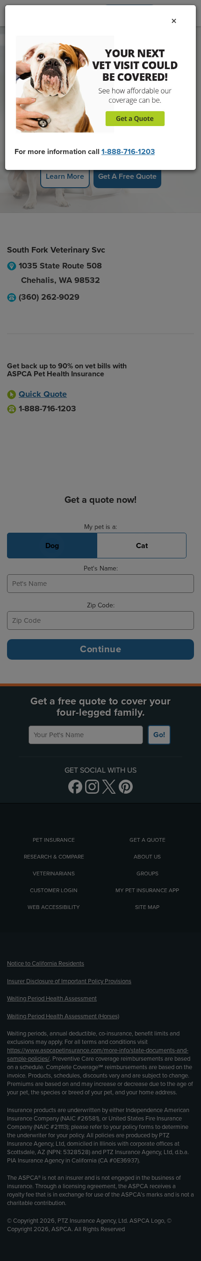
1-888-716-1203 (128, 151)
